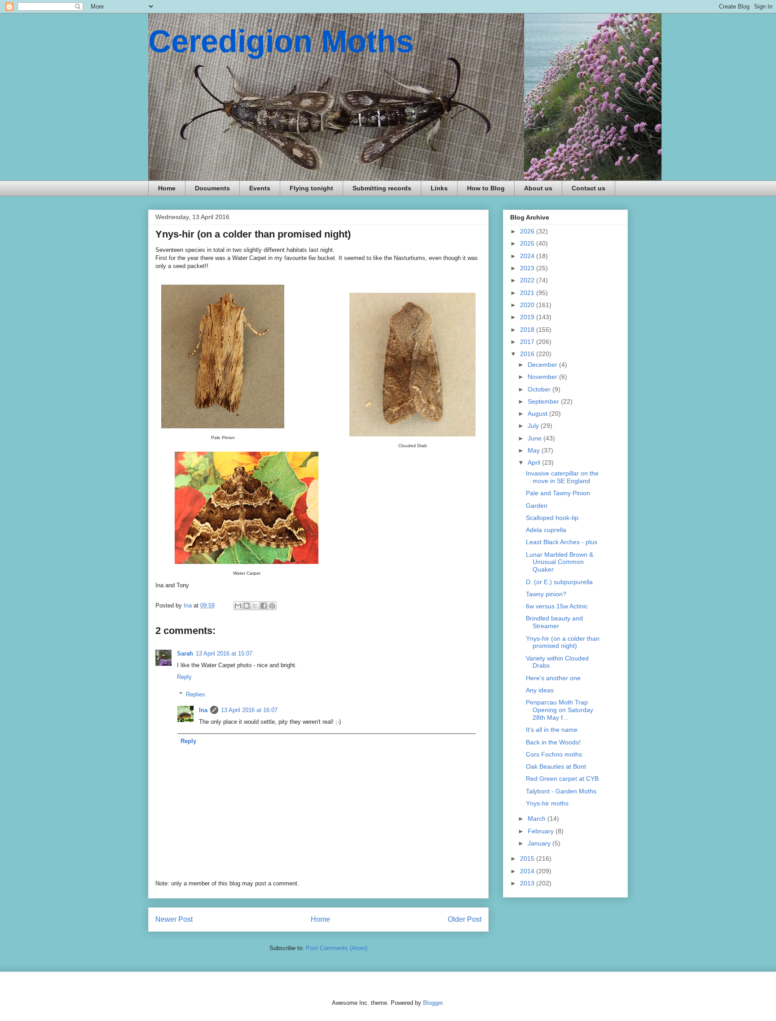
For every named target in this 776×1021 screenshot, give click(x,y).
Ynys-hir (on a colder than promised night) (563, 642)
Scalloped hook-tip (552, 517)
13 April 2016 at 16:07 (249, 710)
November (543, 376)
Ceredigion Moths (281, 41)
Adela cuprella (546, 529)
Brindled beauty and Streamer (554, 622)
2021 (528, 292)
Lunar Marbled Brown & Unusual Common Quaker (559, 562)
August (538, 413)
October (540, 389)
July (534, 425)
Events (259, 188)
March (537, 818)
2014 (528, 871)
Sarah (185, 653)
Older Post (464, 919)
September (544, 401)
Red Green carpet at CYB (562, 778)
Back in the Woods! (553, 742)
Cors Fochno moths (554, 754)
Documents (212, 188)
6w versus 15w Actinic (557, 606)
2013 (528, 883)
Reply (184, 676)
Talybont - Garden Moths (561, 791)
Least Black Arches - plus (561, 542)
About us (538, 188)
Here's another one (553, 678)
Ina (203, 710)
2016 (528, 353)
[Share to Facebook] (263, 605)
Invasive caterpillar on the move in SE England (562, 477)
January (540, 843)
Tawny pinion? (546, 594)
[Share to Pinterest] (272, 605)
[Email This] (238, 605)
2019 (528, 317)
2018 (528, 329)
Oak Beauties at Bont (556, 766)
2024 (528, 256)
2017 (528, 341)
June (535, 438)
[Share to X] (255, 605)
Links (439, 188)
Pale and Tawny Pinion (558, 493)
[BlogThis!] (246, 605)
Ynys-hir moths (547, 803)
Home (167, 188)
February (542, 831)
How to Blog (486, 188)
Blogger (432, 1002)
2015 (528, 858)
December (543, 364)
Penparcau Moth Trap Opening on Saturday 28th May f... (559, 710)
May (535, 450)
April (535, 462)
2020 (528, 304)
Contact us (588, 188)
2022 (528, 280)
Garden (536, 505)
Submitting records (382, 188)
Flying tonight (311, 188)
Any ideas (540, 690)
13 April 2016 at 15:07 (224, 653)
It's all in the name (552, 729)
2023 (528, 268)
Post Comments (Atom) (336, 948)
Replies (195, 694)
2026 (528, 231)
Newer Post (174, 919)
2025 (528, 243)
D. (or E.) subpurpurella (559, 581)
